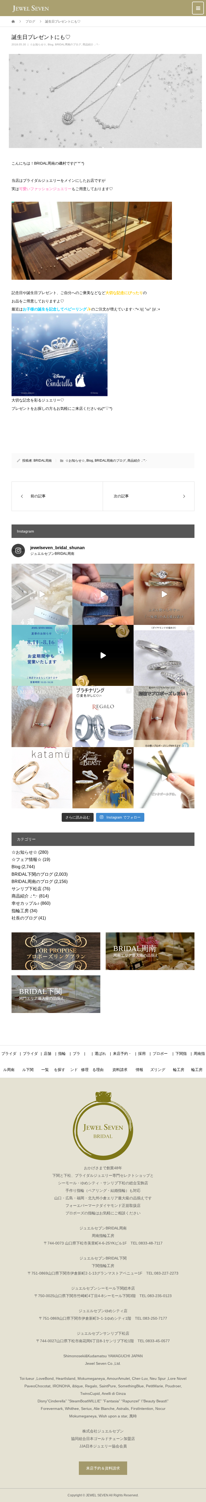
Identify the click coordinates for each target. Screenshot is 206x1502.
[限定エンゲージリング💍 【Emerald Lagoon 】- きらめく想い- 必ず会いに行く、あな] (42, 716)
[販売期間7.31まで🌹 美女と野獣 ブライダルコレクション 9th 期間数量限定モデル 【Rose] (103, 777)
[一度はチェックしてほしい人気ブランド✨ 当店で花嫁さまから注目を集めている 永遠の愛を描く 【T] (42, 594)
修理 (85, 1069)
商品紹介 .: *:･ (91, 44)
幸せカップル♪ (25, 903)
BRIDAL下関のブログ (32, 874)
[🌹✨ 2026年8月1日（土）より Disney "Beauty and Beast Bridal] (103, 655)
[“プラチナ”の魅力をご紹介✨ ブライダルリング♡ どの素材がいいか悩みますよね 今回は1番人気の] (103, 716)
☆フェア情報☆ (27, 859)
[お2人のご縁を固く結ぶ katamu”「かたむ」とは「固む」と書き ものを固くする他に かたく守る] (42, 777)
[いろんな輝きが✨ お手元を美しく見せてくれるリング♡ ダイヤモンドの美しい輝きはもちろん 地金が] (164, 655)
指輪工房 (20, 911)
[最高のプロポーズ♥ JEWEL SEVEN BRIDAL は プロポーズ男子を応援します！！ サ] (164, 716)
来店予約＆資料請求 (103, 1468)
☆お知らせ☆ (38, 44)
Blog (50, 44)
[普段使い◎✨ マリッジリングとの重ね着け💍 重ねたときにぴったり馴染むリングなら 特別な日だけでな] (164, 594)
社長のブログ (24, 918)
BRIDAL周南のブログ (68, 44)
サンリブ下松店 (27, 888)
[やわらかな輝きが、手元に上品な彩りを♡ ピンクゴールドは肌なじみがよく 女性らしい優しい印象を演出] (164, 777)
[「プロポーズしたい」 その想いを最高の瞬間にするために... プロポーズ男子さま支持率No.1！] (103, 594)
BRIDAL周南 (43, 460)
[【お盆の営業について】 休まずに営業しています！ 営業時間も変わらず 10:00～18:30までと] (42, 655)
